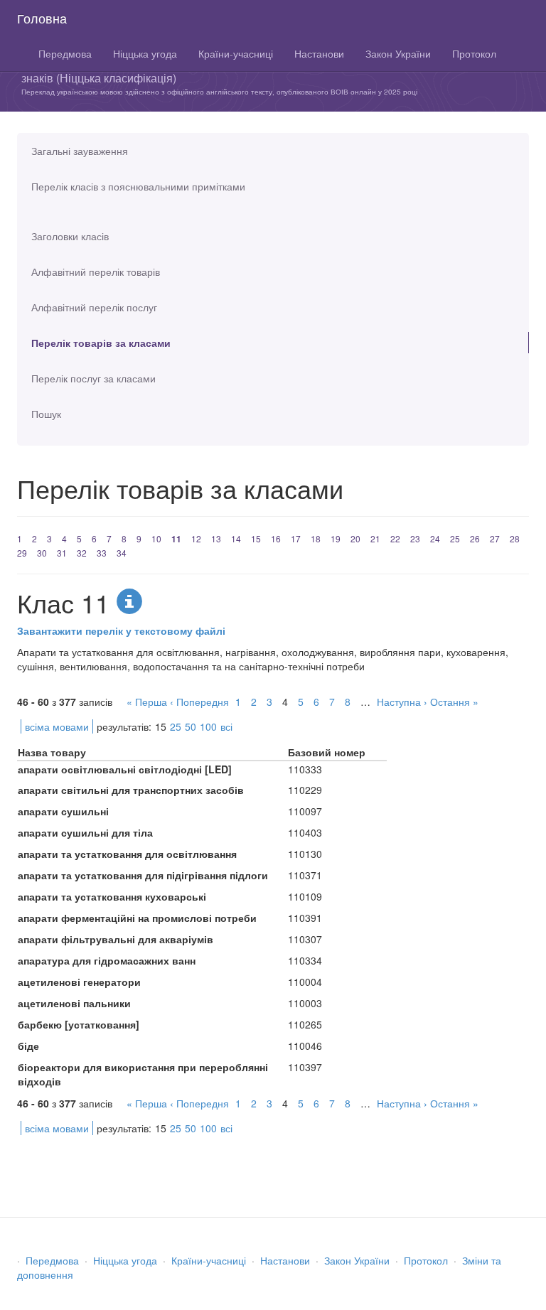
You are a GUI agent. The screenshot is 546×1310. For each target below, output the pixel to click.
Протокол (474, 53)
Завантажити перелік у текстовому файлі (121, 630)
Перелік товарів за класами (101, 342)
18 (316, 538)
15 (256, 538)
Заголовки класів (70, 236)
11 (176, 538)
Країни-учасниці (235, 53)
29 (22, 553)
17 (296, 538)
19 (336, 538)
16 (276, 538)
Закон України (398, 53)
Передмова (65, 53)
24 (435, 538)
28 (515, 538)
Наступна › (402, 701)
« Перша (147, 701)
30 (42, 553)
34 (122, 553)
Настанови (319, 53)
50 (190, 726)
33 (102, 553)
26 (475, 538)
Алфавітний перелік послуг (94, 307)
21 (375, 538)
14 (236, 538)
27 (495, 538)
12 (196, 538)
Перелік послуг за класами (93, 378)
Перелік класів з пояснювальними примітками (138, 186)
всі (226, 726)
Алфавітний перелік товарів (95, 271)
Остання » (454, 701)
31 (62, 553)
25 (455, 538)
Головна (42, 18)
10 (156, 538)
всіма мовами (57, 726)
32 (82, 553)
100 (208, 726)
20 (355, 538)
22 (395, 538)
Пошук (46, 414)
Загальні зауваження (79, 151)
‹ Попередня (199, 701)
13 (216, 538)
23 (415, 538)
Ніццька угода (145, 53)
